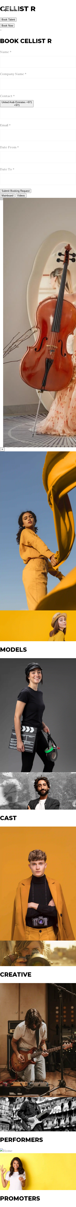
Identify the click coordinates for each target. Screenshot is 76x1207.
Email (5, 125)
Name (5, 52)
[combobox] (17, 103)
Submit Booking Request (16, 190)
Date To (7, 169)
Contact (7, 96)
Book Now (7, 25)
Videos (21, 195)
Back (13, 10)
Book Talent (8, 19)
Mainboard (7, 195)
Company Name (13, 74)
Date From (9, 147)
